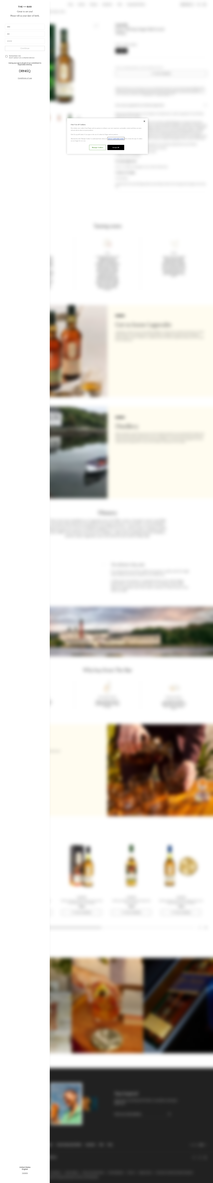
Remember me (15, 55)
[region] (107, 136)
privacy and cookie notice (116, 138)
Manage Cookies (97, 147)
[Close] (144, 121)
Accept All (115, 147)
